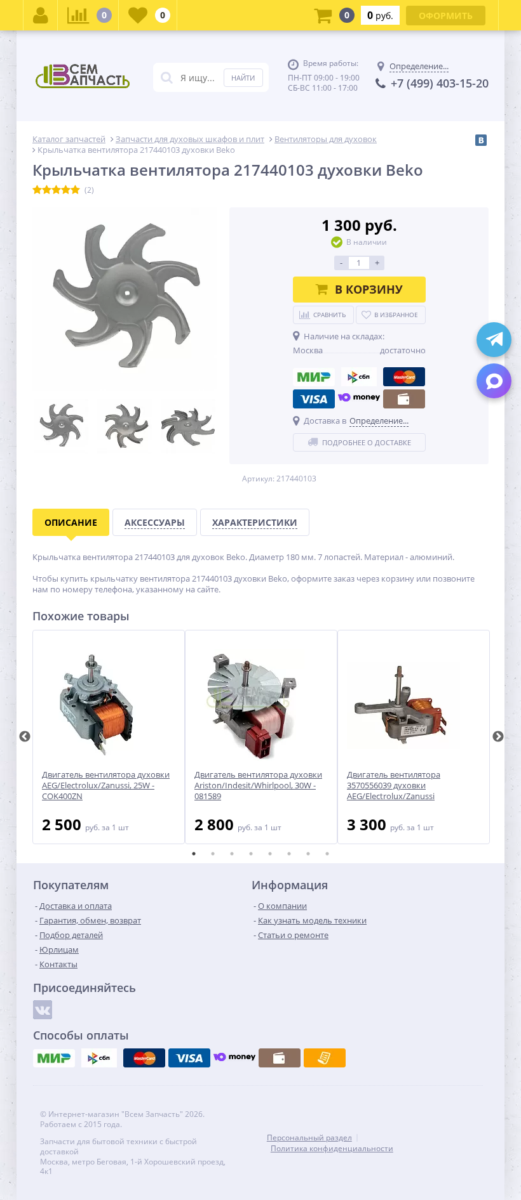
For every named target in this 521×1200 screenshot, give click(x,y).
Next (498, 737)
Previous (24, 737)
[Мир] (314, 376)
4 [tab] (251, 853)
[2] (46, 190)
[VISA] (314, 398)
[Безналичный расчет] (325, 1057)
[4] (66, 190)
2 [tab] (212, 853)
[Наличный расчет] (404, 398)
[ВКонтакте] (481, 140)
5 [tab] (270, 853)
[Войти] (41, 15)
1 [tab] (193, 853)
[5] (75, 190)
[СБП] (359, 376)
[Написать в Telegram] (494, 339)
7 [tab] (308, 853)
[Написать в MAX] (494, 380)
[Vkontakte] (42, 1009)
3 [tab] (232, 853)
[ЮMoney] (359, 398)
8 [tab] (327, 853)
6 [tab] (289, 853)
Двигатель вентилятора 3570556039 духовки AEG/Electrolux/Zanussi (393, 785)
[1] (37, 190)
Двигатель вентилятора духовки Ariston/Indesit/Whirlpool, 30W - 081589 (258, 785)
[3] (56, 190)
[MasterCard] (404, 376)
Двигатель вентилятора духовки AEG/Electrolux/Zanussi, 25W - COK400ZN (106, 785)
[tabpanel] (108, 737)
